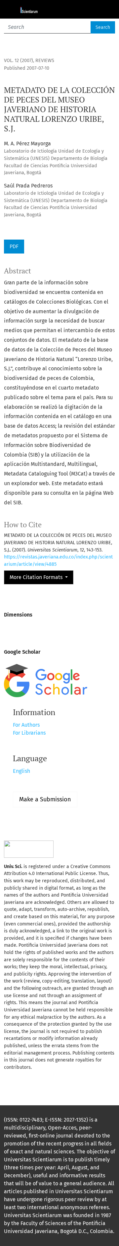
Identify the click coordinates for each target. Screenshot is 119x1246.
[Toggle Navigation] (106, 9)
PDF (14, 246)
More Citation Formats (37, 577)
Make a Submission (45, 799)
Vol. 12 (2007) (18, 60)
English (21, 771)
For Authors (26, 725)
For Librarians (29, 733)
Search (103, 27)
